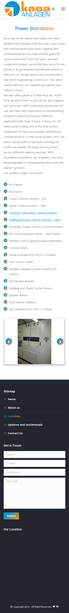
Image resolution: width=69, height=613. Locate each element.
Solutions (14, 416)
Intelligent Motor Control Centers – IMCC (35, 220)
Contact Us (15, 433)
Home (12, 399)
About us (14, 407)
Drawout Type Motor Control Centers (33, 213)
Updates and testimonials (25, 424)
